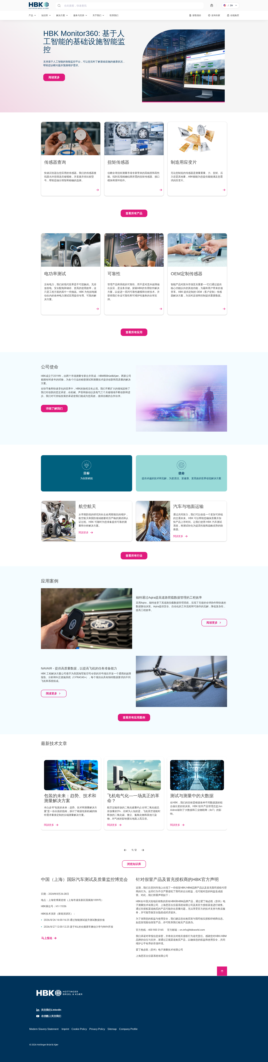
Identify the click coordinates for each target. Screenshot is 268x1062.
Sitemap (112, 1029)
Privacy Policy (97, 1029)
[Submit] (59, 5)
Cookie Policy (79, 1029)
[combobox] (129, 5)
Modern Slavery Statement (43, 1029)
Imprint (65, 1029)
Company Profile (128, 1029)
